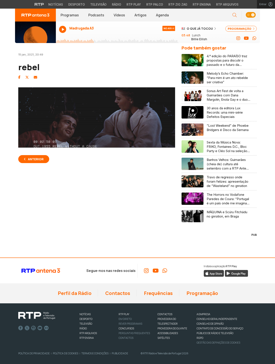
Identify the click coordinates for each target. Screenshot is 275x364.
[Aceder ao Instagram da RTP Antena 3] (238, 38)
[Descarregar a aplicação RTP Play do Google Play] (236, 273)
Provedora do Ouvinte (172, 328)
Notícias (55, 4)
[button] (250, 15)
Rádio (116, 4)
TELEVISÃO (85, 323)
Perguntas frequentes (134, 333)
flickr (46, 328)
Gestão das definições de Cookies (218, 342)
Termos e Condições (94, 353)
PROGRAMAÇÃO (240, 29)
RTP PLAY (124, 314)
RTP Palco (154, 4)
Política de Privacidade (34, 353)
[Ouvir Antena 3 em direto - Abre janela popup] (35, 32)
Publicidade (120, 353)
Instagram (33, 328)
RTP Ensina (202, 4)
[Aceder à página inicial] (35, 15)
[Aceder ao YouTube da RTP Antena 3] (246, 38)
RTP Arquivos (227, 4)
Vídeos (119, 15)
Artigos (140, 15)
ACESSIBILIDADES (167, 333)
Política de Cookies (65, 353)
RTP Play (134, 4)
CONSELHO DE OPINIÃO (210, 323)
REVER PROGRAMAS (130, 323)
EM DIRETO (125, 319)
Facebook (20, 328)
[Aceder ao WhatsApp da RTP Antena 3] (254, 38)
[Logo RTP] (36, 315)
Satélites (163, 338)
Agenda (162, 15)
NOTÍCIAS (85, 314)
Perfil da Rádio (74, 293)
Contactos (117, 293)
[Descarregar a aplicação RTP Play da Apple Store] (214, 273)
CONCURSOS (126, 328)
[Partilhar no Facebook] (19, 77)
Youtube (40, 328)
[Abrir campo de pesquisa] (234, 15)
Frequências (158, 293)
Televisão (98, 4)
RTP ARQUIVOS (88, 333)
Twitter (27, 328)
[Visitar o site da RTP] (39, 4)
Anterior (36, 159)
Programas (70, 15)
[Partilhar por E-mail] (35, 77)
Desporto (76, 4)
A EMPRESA (203, 314)
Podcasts (96, 15)
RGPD (200, 338)
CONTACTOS (164, 314)
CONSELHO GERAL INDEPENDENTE (217, 319)
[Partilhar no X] (27, 77)
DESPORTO (85, 319)
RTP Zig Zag (177, 4)
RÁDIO (83, 328)
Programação (202, 293)
